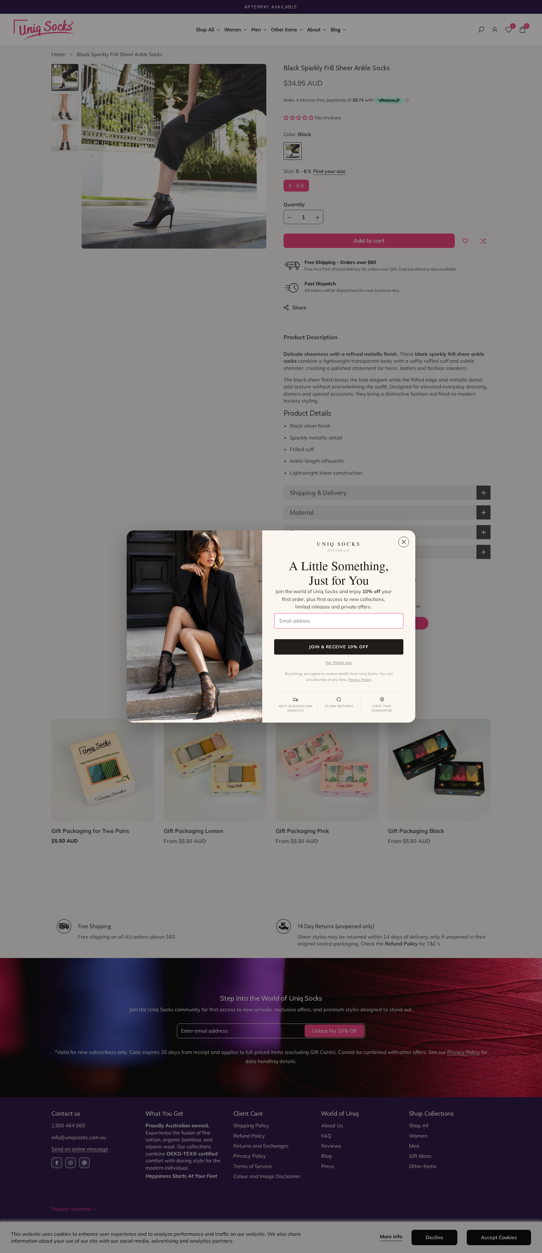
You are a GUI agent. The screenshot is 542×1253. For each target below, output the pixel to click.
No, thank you (339, 662)
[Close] (403, 542)
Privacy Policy (359, 679)
